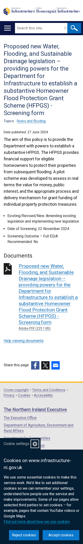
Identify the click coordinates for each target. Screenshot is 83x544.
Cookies (24, 395)
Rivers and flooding (31, 121)
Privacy (9, 395)
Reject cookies (24, 535)
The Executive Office (20, 418)
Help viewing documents (24, 341)
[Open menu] (7, 28)
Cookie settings (16, 443)
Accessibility (43, 395)
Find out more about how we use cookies (37, 521)
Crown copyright (16, 390)
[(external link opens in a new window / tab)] (35, 365)
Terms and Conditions (48, 390)
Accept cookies (61, 535)
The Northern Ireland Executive (35, 409)
